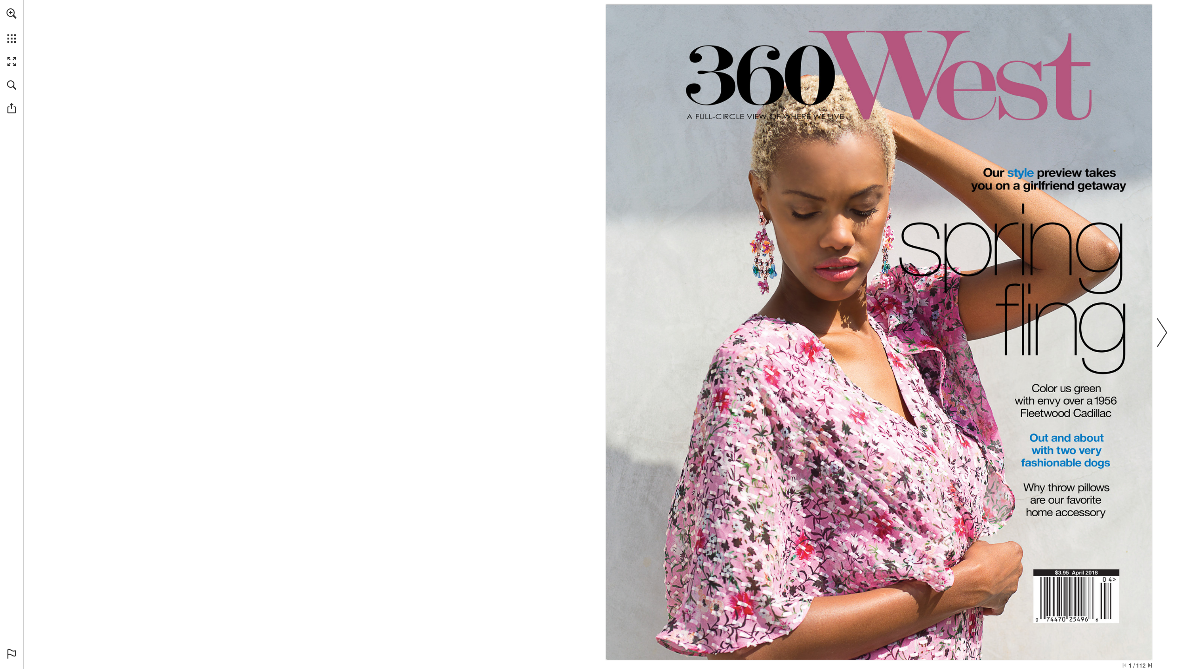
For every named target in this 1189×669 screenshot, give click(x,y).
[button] (11, 13)
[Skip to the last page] (1150, 665)
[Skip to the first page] (1124, 665)
